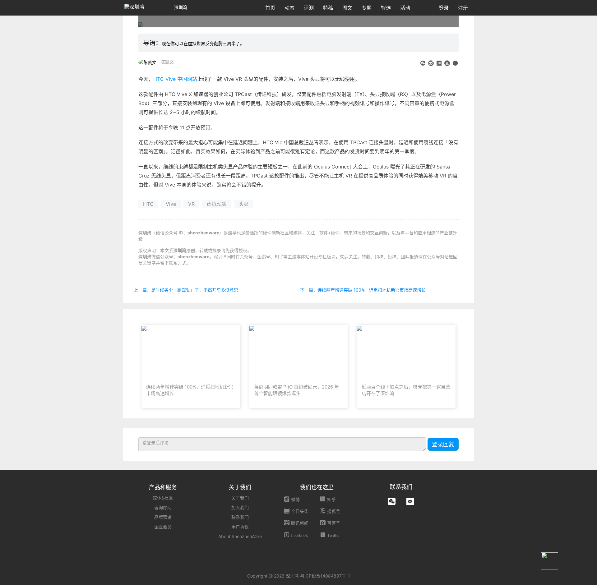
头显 (244, 204)
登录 (444, 8)
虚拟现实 (217, 204)
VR (191, 204)
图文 (347, 8)
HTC (148, 204)
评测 (309, 8)
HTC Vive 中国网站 (175, 79)
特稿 (328, 8)
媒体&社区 (163, 497)
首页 (270, 8)
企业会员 (163, 526)
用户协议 (240, 526)
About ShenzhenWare (240, 536)
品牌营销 (163, 517)
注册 (463, 8)
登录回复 (443, 444)
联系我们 (240, 517)
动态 (289, 8)
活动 (405, 8)
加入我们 (240, 507)
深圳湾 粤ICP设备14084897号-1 (318, 575)
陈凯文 (167, 61)
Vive (171, 204)
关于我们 (240, 497)
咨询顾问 (163, 507)
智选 (386, 8)
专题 (367, 8)
